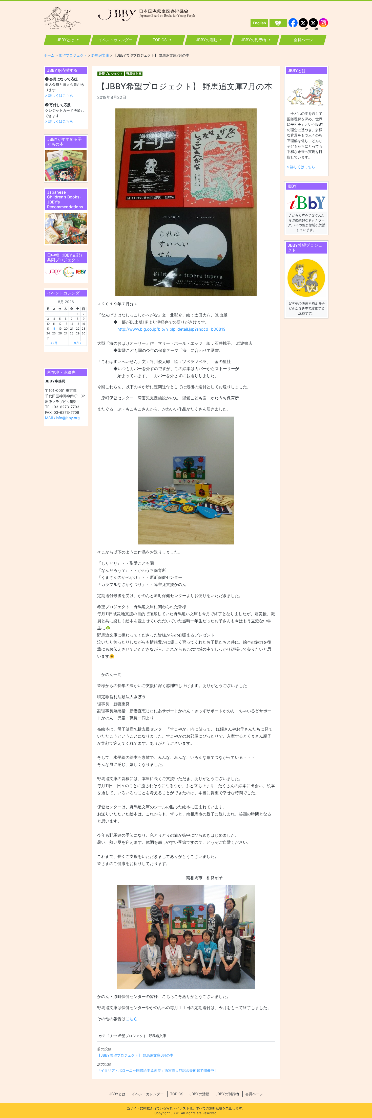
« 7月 (53, 343)
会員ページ (303, 39)
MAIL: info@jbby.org (62, 418)
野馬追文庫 (133, 74)
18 (53, 328)
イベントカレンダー (115, 39)
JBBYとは (65, 39)
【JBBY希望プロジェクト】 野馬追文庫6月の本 (135, 1055)
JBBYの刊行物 (253, 39)
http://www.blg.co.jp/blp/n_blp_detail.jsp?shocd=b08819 (171, 329)
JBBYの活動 (206, 39)
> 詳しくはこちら (59, 95)
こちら (132, 1018)
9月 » (77, 343)
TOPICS (160, 39)
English (259, 23)
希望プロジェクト (111, 74)
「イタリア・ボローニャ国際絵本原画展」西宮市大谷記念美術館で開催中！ (157, 1070)
